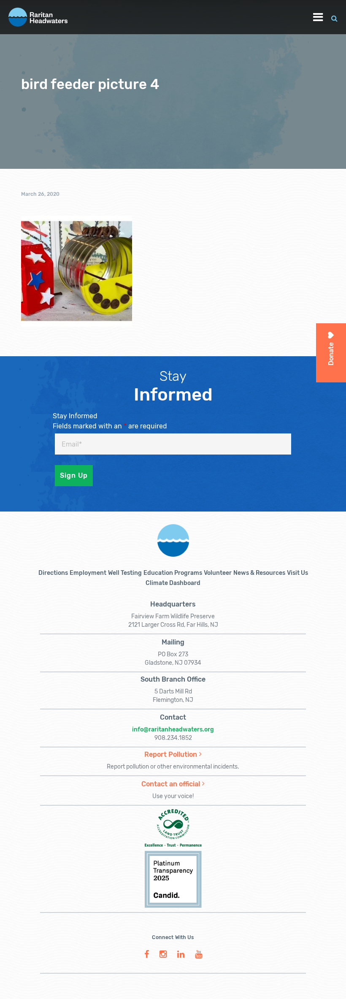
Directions (53, 573)
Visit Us (297, 573)
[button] (334, 17)
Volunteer (218, 573)
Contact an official (170, 784)
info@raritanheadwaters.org (173, 729)
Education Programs (172, 573)
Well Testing (125, 573)
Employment (88, 573)
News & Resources (259, 573)
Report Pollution (170, 754)
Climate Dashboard (173, 583)
